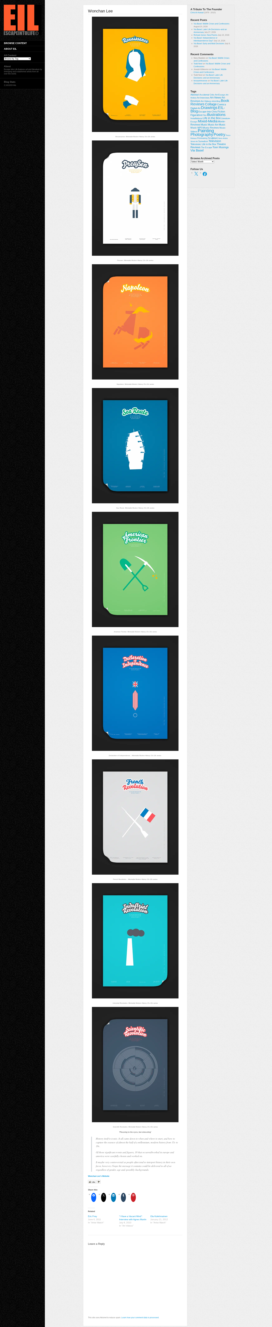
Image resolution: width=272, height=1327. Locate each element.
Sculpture (213, 138)
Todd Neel (198, 64)
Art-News (215, 97)
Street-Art (194, 141)
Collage (211, 104)
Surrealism (203, 141)
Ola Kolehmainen (158, 1216)
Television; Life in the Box (203, 144)
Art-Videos (206, 101)
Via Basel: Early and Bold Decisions (209, 43)
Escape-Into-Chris (207, 111)
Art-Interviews (203, 98)
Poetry (219, 134)
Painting (206, 130)
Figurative (196, 115)
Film (205, 115)
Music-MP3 (196, 127)
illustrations (216, 114)
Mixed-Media (207, 121)
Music (204, 124)
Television (215, 141)
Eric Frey (92, 1216)
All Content (10, 55)
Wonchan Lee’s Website (98, 1176)
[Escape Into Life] (23, 34)
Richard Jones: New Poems (205, 35)
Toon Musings (220, 147)
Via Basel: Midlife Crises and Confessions (211, 24)
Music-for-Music (216, 124)
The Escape (206, 147)
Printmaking (202, 138)
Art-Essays (220, 95)
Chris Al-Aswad (197, 12)
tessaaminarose (200, 81)
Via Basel (197, 150)
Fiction (221, 111)
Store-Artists (223, 138)
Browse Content (15, 43)
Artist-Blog (216, 101)
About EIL (10, 48)
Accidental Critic (207, 95)
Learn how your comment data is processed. (140, 1317)
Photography (201, 134)
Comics (221, 104)
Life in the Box (212, 118)
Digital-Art (195, 108)
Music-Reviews (211, 127)
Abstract (194, 94)
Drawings (209, 107)
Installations (196, 118)
